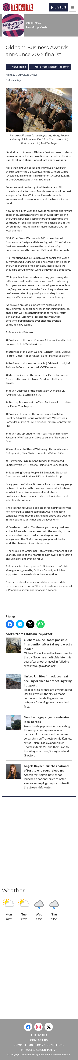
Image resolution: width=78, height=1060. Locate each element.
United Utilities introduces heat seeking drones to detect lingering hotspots (48, 680)
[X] (48, 1027)
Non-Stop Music (37, 27)
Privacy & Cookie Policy (39, 1049)
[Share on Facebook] (10, 624)
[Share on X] (30, 624)
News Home (19, 66)
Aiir (68, 1054)
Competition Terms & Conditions (39, 1044)
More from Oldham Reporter (52, 66)
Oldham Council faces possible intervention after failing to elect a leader (48, 644)
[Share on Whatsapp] (40, 624)
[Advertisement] (39, 843)
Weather (13, 890)
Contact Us (39, 1040)
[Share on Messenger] (20, 624)
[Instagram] (38, 1027)
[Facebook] (28, 1027)
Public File (39, 1035)
